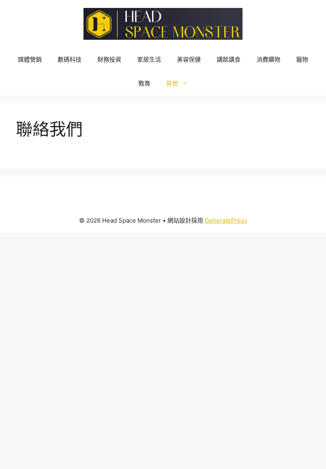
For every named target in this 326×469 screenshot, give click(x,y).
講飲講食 (229, 59)
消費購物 (268, 59)
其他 (172, 83)
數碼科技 (70, 59)
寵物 (302, 59)
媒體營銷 (30, 59)
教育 (144, 83)
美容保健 (189, 59)
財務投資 (109, 59)
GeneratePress (226, 220)
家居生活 (149, 59)
